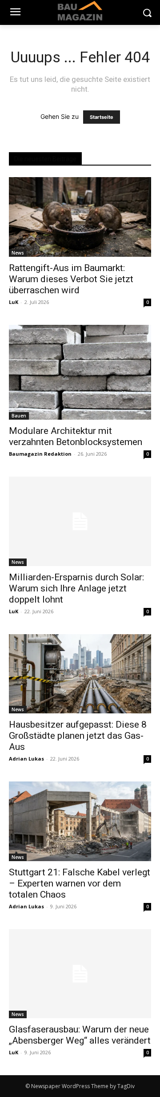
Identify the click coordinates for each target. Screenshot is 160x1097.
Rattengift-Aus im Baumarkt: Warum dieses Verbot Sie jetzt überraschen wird (71, 279)
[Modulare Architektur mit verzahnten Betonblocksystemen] (80, 372)
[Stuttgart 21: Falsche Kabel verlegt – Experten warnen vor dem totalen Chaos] (80, 821)
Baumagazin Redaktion (40, 453)
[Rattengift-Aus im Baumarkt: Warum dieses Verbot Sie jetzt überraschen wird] (80, 217)
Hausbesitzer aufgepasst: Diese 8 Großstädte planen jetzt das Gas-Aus (78, 735)
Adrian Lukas (26, 758)
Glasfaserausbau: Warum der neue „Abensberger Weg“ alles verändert (80, 1035)
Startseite (101, 117)
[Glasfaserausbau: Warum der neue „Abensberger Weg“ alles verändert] (80, 973)
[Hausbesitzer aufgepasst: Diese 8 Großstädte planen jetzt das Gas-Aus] (80, 674)
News (18, 253)
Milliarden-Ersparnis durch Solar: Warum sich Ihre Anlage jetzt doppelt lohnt (76, 588)
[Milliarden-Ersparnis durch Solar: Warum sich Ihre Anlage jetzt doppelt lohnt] (80, 521)
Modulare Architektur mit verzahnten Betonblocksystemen (75, 436)
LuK (13, 302)
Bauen (19, 416)
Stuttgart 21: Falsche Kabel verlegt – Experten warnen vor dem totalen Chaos (79, 883)
